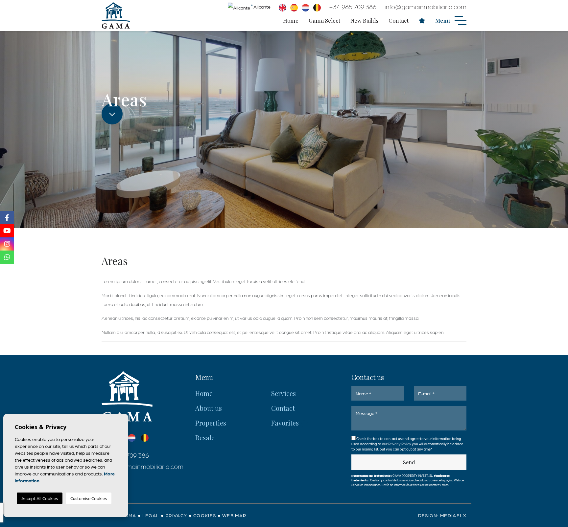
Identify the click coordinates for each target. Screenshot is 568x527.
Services (283, 393)
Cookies (204, 515)
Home (290, 20)
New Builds (364, 20)
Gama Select (324, 20)
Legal (150, 515)
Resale (205, 437)
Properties (210, 422)
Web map (234, 515)
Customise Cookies (88, 498)
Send (409, 462)
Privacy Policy (400, 444)
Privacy (176, 515)
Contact (399, 20)
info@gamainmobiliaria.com (425, 7)
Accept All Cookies (39, 498)
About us (208, 408)
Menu (443, 20)
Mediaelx (453, 515)
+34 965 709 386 (352, 7)
